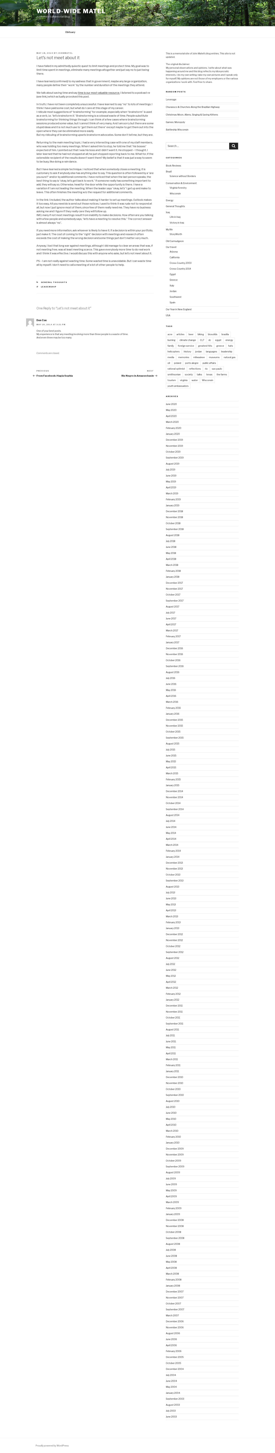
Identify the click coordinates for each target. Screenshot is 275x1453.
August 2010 (173, 1101)
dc (209, 340)
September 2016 (175, 666)
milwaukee (199, 357)
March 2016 (172, 701)
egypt (218, 340)
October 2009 (173, 1160)
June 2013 (171, 898)
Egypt (173, 274)
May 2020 (171, 410)
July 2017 (170, 612)
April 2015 (171, 767)
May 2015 (171, 761)
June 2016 (171, 684)
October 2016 (173, 660)
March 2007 (172, 1315)
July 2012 (170, 964)
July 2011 (170, 1035)
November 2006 (175, 1327)
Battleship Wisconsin (177, 129)
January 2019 (172, 505)
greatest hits (205, 345)
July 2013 (170, 892)
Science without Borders (183, 176)
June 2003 (171, 1416)
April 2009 (171, 1196)
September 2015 (175, 737)
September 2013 (174, 880)
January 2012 (172, 999)
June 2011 (171, 1041)
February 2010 (173, 1136)
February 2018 (173, 571)
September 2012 (174, 952)
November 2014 (174, 797)
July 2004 (171, 1375)
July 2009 (171, 1178)
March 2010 (172, 1130)
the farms (222, 374)
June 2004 (171, 1381)
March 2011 (172, 1059)
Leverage (171, 99)
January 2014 (172, 856)
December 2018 (174, 511)
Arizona (174, 251)
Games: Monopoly (175, 122)
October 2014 (173, 803)
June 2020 (171, 404)
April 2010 (171, 1124)
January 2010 (173, 1142)
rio (206, 368)
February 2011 (173, 1065)
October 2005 (173, 1363)
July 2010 (170, 1107)
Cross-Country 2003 (180, 263)
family (171, 345)
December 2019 (174, 439)
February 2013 (173, 922)
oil (169, 363)
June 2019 (171, 475)
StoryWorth (176, 234)
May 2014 (171, 833)
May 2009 (171, 1190)
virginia (183, 380)
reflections (195, 368)
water (195, 380)
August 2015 (172, 743)
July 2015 (170, 749)
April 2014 (171, 838)
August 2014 (172, 815)
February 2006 (173, 1351)
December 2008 (175, 1220)
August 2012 (172, 958)
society (189, 374)
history (187, 351)
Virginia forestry (178, 187)
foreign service (186, 345)
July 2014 (170, 821)
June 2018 (171, 547)
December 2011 (174, 1005)
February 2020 (173, 428)
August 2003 (173, 1404)
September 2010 (175, 1095)
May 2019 (171, 481)
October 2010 (173, 1089)
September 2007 (175, 1309)
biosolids (212, 334)
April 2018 (171, 559)
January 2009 (173, 1214)
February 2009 (173, 1208)
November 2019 (174, 445)
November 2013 (174, 868)
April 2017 (171, 624)
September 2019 (175, 457)
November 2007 (174, 1297)
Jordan (173, 291)
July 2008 (171, 1249)
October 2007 (173, 1303)
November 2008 (175, 1226)
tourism (172, 380)
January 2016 (172, 713)
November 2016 (174, 654)
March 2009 (172, 1202)
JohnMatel (65, 53)
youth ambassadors (178, 386)
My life (169, 229)
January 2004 (173, 1393)
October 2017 (173, 594)
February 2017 (173, 636)
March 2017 (172, 630)
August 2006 (173, 1333)
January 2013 (172, 928)
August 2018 (172, 535)
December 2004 (175, 1369)
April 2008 (171, 1267)
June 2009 (171, 1184)
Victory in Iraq (177, 222)
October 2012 (173, 946)
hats (230, 345)
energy (229, 340)
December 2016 (174, 648)
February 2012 (173, 993)
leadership (48, 287)
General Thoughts (54, 282)
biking (201, 334)
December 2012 (174, 934)
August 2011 (172, 1029)
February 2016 (173, 708)
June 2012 (171, 970)
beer (191, 334)
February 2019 (173, 499)
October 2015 (173, 731)
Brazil (169, 171)
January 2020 (173, 434)
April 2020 (171, 416)
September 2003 (175, 1398)
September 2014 (175, 809)
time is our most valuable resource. (99, 92)
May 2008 (171, 1261)
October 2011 (173, 1017)
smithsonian (174, 374)
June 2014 (171, 827)
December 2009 (175, 1148)
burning (171, 340)
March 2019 (172, 493)
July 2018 (170, 541)
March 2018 (172, 565)
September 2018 (175, 529)
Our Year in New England (178, 309)
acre (170, 334)
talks (199, 374)
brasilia (225, 334)
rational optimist (176, 368)
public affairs (209, 363)
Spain (172, 302)
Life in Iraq (175, 217)
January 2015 (172, 785)
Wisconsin (175, 193)
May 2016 (171, 690)
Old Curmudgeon (175, 241)
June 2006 (171, 1339)
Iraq (168, 212)
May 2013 (171, 904)
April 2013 (171, 910)
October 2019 (173, 451)
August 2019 (172, 463)
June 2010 (171, 1112)
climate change (188, 340)
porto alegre (191, 363)
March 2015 (172, 773)
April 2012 (171, 982)
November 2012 (174, 940)
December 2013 (174, 862)
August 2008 (173, 1244)
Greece (174, 279)
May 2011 (171, 1047)
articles (180, 334)
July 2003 (171, 1410)
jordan (198, 351)
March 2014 (172, 845)
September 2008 (175, 1238)
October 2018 (173, 523)
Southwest (175, 297)
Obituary (70, 32)
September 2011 (174, 1023)
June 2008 (171, 1256)
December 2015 (174, 719)
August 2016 (172, 672)
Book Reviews (173, 165)
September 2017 (174, 600)
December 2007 (174, 1291)
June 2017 (171, 618)
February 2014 (173, 850)
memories (183, 357)
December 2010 (174, 1077)
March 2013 (172, 916)
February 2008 (173, 1279)
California (175, 257)
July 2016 (170, 678)
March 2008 (172, 1273)
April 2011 (171, 1053)
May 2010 (171, 1119)
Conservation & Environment (181, 183)
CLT (202, 340)
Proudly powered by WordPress (52, 1445)
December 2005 (175, 1357)
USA (168, 315)
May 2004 (171, 1386)
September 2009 (175, 1166)
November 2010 (174, 1083)
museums (214, 357)
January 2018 (172, 576)
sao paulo (217, 368)
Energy (169, 200)
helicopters (174, 351)
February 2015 (173, 779)
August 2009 (173, 1172)
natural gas (230, 357)
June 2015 (171, 755)
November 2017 (174, 588)
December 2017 (174, 582)
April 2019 (171, 487)
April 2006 (171, 1345)
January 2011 (172, 1071)
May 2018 (171, 553)
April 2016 (171, 696)
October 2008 (173, 1232)
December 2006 (175, 1321)
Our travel (171, 247)
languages (211, 351)
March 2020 (172, 422)
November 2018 (174, 517)
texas (209, 374)
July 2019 (170, 469)
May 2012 (171, 975)
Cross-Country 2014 (180, 268)
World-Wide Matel (71, 11)
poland (177, 363)
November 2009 (175, 1154)
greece (220, 345)
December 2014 (174, 791)
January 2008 (173, 1285)
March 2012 (172, 987)
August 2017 (172, 606)
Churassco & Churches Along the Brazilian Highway (193, 107)
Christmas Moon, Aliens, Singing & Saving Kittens (192, 114)
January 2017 (172, 642)
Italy (172, 285)
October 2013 (173, 874)
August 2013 (172, 886)
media (171, 357)
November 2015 (174, 725)
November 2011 (174, 1011)
